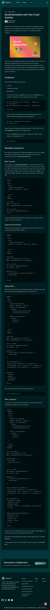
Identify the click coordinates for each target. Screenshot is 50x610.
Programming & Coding (27, 591)
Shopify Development (27, 589)
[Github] (3, 600)
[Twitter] (6, 600)
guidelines (11, 130)
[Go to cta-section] (45, 604)
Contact (31, 2)
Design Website (25, 583)
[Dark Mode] (47, 2)
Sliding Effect (9, 286)
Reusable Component (14, 148)
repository (37, 95)
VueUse (15, 134)
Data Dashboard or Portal (27, 586)
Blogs (24, 2)
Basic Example (10, 161)
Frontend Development (27, 581)
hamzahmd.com (12, 607)
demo (41, 531)
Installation (9, 77)
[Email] (12, 600)
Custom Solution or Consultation (26, 594)
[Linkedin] (9, 600)
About (18, 2)
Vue (36, 581)
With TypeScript (10, 399)
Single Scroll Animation (13, 225)
